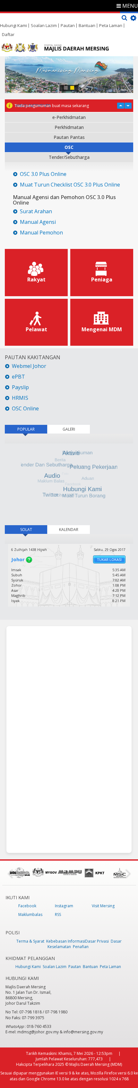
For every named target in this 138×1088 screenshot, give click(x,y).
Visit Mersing (103, 906)
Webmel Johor (29, 366)
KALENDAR (68, 529)
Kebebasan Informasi (65, 941)
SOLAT (33, 529)
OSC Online (25, 408)
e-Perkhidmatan (69, 117)
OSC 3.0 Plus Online (43, 174)
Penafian (81, 946)
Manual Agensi (38, 222)
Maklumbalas (30, 914)
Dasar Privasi (97, 941)
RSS (58, 914)
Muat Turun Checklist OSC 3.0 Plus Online (70, 184)
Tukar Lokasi (109, 559)
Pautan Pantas (69, 137)
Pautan (68, 25)
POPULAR (26, 429)
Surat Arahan (36, 211)
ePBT (19, 376)
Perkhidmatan (69, 127)
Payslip (20, 387)
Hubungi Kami (13, 25)
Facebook (27, 906)
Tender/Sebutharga (69, 157)
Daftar (8, 34)
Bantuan (87, 25)
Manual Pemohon (41, 232)
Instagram (64, 906)
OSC (69, 147)
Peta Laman (110, 25)
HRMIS (20, 398)
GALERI (69, 429)
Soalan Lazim (44, 25)
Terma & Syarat (30, 941)
